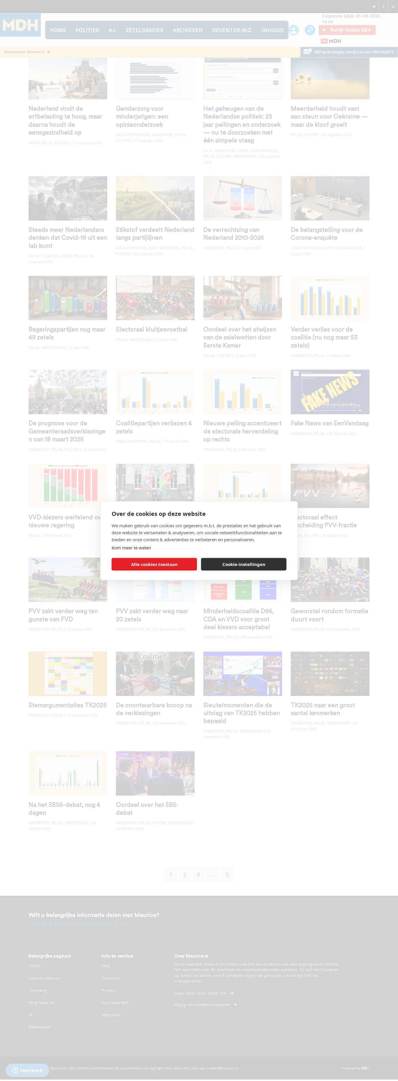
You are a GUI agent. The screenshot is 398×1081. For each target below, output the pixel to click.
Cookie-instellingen (243, 564)
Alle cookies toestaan (154, 564)
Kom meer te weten (131, 547)
